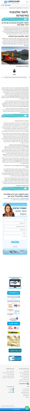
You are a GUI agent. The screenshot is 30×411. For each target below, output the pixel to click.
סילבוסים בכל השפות (24, 376)
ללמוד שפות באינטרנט (24, 372)
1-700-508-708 (22, 383)
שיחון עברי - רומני (10, 371)
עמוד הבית (25, 7)
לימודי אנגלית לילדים (24, 379)
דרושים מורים (26, 395)
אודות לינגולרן (26, 377)
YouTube (10, 392)
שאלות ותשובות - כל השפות (8, 377)
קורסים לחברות (26, 374)
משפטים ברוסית (10, 374)
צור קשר (27, 397)
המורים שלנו (26, 371)
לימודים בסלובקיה (25, 198)
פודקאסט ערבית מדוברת (24, 381)
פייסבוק (10, 389)
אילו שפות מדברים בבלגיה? (8, 372)
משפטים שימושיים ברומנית (8, 376)
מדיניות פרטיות (26, 390)
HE (3, 5)
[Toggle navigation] (27, 2)
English (8, 5)
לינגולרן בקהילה (25, 394)
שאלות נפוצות (26, 389)
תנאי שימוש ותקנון (25, 392)
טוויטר (11, 390)
